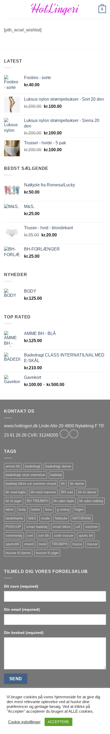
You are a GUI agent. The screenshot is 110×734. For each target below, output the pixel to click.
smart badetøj (37, 527)
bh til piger (14, 501)
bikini (10, 509)
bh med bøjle (16, 492)
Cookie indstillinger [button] (24, 722)
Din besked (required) (24, 632)
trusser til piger (47, 553)
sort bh (43, 536)
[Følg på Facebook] (64, 433)
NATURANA (81, 518)
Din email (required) (22, 609)
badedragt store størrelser (25, 475)
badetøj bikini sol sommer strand (31, 484)
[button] (7, 9)
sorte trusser (63, 536)
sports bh (85, 536)
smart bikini (61, 527)
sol (78, 527)
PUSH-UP (13, 527)
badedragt (32, 466)
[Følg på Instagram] (73, 433)
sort (30, 536)
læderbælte (14, 518)
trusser (92, 544)
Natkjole (61, 518)
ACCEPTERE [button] (58, 722)
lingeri (79, 509)
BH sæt (67, 492)
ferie (48, 509)
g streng (63, 509)
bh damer (77, 484)
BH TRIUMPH (37, 501)
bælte (35, 509)
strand (29, 544)
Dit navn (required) (21, 586)
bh (63, 484)
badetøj (56, 475)
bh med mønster (43, 492)
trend (42, 544)
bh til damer (87, 492)
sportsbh (12, 544)
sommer (91, 527)
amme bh (13, 466)
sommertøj (14, 536)
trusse (77, 544)
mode (45, 518)
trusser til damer (18, 553)
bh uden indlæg (91, 501)
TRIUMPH (59, 544)
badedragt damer (58, 466)
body (22, 509)
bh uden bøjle (63, 501)
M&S (32, 518)
